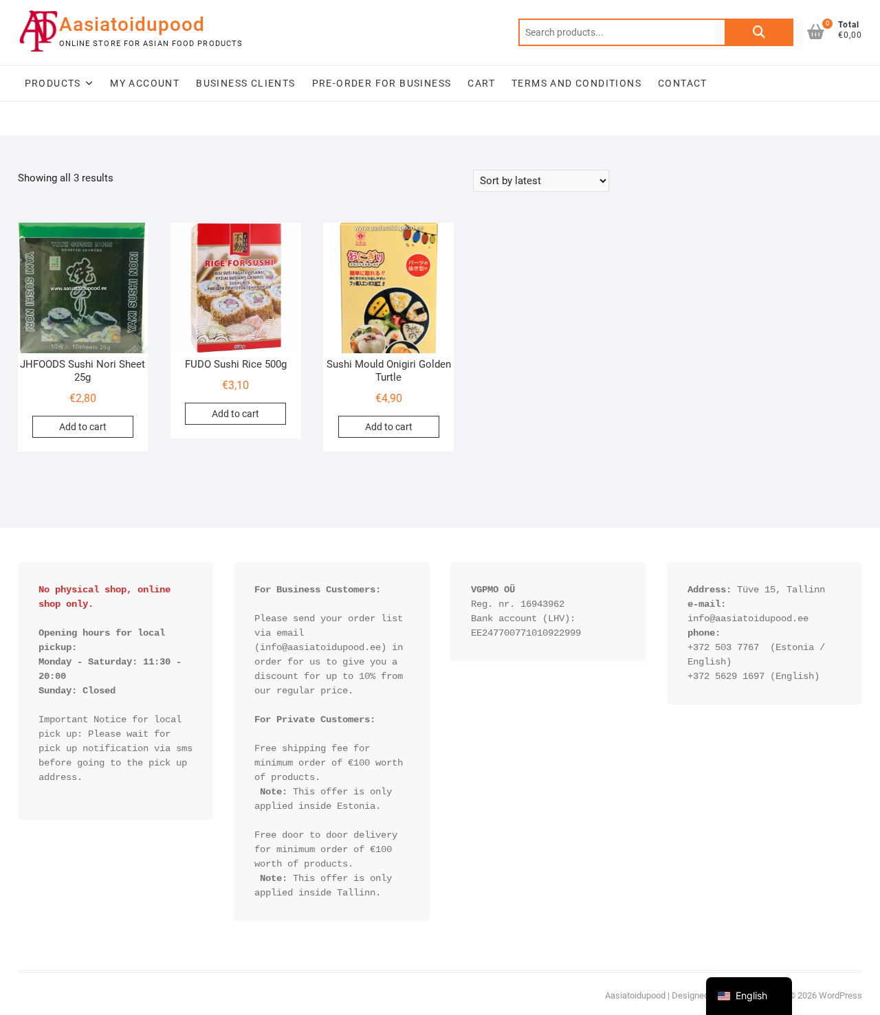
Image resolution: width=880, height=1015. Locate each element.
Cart (481, 83)
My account (144, 83)
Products (53, 83)
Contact (682, 83)
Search (759, 32)
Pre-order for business (382, 83)
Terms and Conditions (576, 83)
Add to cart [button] (83, 426)
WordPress (840, 995)
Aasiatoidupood (132, 24)
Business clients (245, 83)
